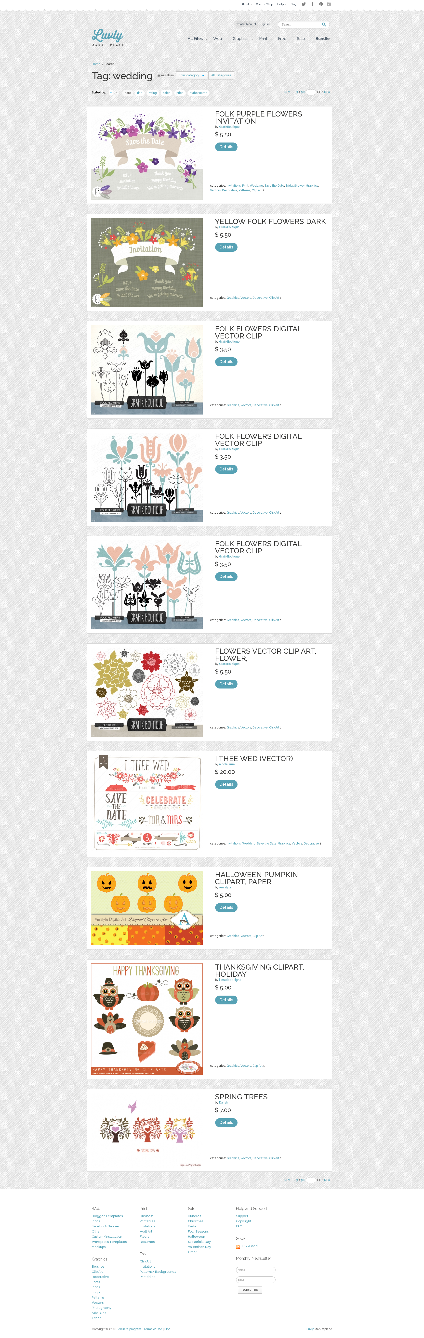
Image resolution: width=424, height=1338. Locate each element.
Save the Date (274, 185)
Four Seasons (198, 1231)
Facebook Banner (105, 1226)
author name (198, 93)
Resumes (147, 1242)
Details (226, 146)
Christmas (195, 1221)
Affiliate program (129, 1329)
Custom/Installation (107, 1236)
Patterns (244, 190)
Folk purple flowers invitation (258, 117)
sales (166, 93)
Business (146, 1216)
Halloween (196, 1236)
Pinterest (321, 4)
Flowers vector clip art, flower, (266, 655)
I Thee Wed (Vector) (254, 758)
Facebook (312, 4)
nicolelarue (227, 764)
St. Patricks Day (199, 1242)
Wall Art (146, 1231)
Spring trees (241, 1096)
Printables (147, 1221)
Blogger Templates (107, 1216)
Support (242, 1216)
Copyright (243, 1221)
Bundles (194, 1216)
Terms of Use (152, 1329)
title (140, 93)
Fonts (96, 1282)
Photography (101, 1308)
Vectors (215, 190)
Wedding (256, 185)
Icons (96, 1221)
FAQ (239, 1226)
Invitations (234, 185)
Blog (167, 1329)
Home (96, 64)
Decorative (229, 190)
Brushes (98, 1266)
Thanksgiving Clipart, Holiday (259, 970)
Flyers (144, 1236)
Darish (223, 1102)
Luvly (310, 1329)
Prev (286, 92)
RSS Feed (250, 1246)
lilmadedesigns (230, 980)
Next (328, 92)
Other (96, 1231)
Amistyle (225, 887)
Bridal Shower (295, 185)
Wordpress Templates (109, 1242)
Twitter (303, 4)
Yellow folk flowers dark (270, 221)
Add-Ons (99, 1313)
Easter (193, 1226)
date (127, 93)
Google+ (329, 4)
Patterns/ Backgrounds (158, 1271)
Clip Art (257, 190)
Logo (96, 1292)
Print (245, 185)
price (180, 93)
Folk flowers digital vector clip (258, 332)
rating (153, 93)
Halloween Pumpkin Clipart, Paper (256, 878)
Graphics (312, 185)
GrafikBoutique (229, 127)
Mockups (99, 1247)
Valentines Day (199, 1247)
